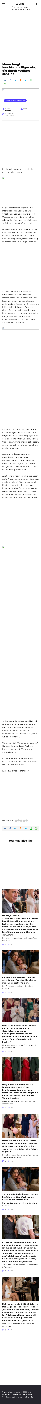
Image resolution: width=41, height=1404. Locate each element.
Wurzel (20, 3)
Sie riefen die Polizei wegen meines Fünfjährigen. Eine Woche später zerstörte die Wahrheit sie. (20, 1197)
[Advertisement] (20, 39)
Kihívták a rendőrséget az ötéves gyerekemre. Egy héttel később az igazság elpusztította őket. (19, 980)
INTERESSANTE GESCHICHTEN (15, 100)
